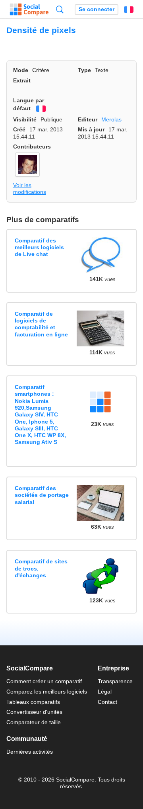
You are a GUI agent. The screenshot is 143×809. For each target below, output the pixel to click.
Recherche (60, 9)
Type (84, 70)
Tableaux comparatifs (33, 702)
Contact (107, 702)
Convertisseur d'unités (34, 712)
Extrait (22, 80)
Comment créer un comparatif (44, 681)
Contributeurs (32, 146)
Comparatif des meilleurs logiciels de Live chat (39, 247)
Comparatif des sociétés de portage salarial (42, 495)
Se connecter (96, 9)
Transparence (115, 681)
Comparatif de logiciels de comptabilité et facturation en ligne (41, 324)
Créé (19, 129)
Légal (105, 691)
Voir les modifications (29, 188)
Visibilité (25, 119)
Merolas (111, 119)
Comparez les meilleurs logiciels (46, 691)
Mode (20, 70)
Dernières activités (29, 751)
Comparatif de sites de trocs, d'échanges (41, 568)
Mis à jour (91, 129)
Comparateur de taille (33, 722)
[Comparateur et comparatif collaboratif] (29, 9)
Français (128, 9)
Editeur (87, 119)
